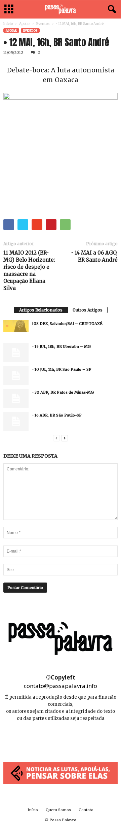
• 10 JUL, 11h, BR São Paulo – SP (61, 369)
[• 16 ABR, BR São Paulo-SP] (16, 421)
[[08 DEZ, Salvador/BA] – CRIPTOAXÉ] (16, 326)
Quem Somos (58, 809)
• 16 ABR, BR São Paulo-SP (57, 415)
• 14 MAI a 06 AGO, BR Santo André (94, 256)
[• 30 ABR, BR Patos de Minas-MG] (16, 398)
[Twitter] (76, 738)
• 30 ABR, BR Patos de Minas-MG (63, 392)
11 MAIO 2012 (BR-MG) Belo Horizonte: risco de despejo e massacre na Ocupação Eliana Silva (29, 270)
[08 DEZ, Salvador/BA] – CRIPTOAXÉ (67, 323)
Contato (86, 809)
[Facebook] (45, 738)
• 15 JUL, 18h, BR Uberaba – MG (61, 346)
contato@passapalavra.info (60, 686)
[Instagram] (61, 738)
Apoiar (24, 24)
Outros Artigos (88, 309)
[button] (110, 9)
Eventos (43, 24)
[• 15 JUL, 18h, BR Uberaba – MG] (16, 352)
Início (8, 24)
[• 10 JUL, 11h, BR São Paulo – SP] (16, 375)
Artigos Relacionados (41, 309)
